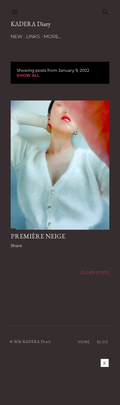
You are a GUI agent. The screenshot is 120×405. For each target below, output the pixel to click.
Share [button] (16, 245)
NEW (16, 36)
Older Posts (94, 272)
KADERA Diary (31, 24)
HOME (84, 342)
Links (33, 36)
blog (102, 342)
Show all (28, 75)
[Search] (105, 10)
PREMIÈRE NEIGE (38, 236)
